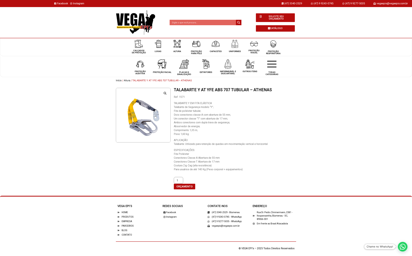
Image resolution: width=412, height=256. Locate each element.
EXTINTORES (206, 72)
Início (119, 80)
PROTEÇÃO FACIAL (162, 72)
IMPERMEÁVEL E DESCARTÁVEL (228, 72)
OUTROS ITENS (250, 71)
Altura (127, 80)
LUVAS (158, 51)
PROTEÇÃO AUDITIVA (140, 72)
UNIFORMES (235, 51)
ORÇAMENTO (184, 186)
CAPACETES (216, 51)
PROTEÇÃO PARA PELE (196, 52)
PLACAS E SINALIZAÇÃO (184, 73)
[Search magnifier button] (238, 22)
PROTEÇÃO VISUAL (253, 51)
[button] (165, 93)
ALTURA (177, 51)
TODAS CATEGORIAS (272, 73)
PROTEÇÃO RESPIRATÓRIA (273, 52)
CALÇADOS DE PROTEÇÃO (139, 51)
